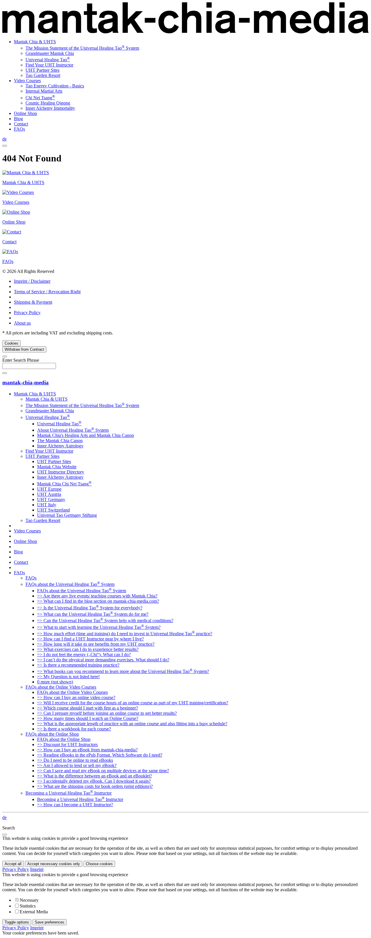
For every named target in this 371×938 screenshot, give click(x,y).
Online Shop (25, 113)
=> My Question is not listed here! (68, 676)
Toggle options (17, 922)
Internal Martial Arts (44, 91)
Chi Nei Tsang (40, 97)
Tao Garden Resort (43, 75)
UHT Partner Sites (42, 70)
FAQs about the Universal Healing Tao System (70, 584)
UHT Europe (49, 489)
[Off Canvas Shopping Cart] (4, 146)
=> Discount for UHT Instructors (67, 744)
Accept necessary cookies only (53, 864)
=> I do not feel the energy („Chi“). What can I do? (84, 654)
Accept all (13, 864)
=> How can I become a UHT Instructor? (75, 804)
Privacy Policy (27, 312)
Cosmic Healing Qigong (48, 102)
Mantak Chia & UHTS (35, 41)
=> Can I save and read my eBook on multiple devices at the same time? (103, 770)
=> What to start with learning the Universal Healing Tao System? (99, 627)
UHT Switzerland (53, 509)
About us (22, 323)
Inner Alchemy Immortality (50, 108)
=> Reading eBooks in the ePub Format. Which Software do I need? (99, 754)
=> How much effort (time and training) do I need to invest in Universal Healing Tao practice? (124, 633)
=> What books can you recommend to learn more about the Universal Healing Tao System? (123, 671)
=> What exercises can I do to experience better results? (88, 649)
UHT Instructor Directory (60, 471)
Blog (18, 118)
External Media (34, 911)
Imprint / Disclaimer (32, 281)
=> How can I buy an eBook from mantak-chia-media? (87, 749)
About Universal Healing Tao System (73, 430)
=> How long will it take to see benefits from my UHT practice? (95, 644)
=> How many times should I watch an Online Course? (87, 718)
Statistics (28, 905)
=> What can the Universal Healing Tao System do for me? (92, 614)
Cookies (11, 343)
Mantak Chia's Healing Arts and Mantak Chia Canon (85, 435)
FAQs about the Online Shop (52, 734)
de (4, 138)
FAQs (19, 129)
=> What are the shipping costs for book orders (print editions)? (95, 786)
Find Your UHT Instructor (49, 64)
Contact (21, 123)
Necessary (29, 900)
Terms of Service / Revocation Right (47, 291)
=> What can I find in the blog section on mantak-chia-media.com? (98, 601)
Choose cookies (99, 864)
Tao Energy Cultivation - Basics (55, 85)
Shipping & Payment (33, 302)
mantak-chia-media (25, 382)
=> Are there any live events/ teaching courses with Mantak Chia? (97, 595)
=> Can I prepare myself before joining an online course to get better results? (107, 713)
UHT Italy (46, 504)
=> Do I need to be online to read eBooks (75, 760)
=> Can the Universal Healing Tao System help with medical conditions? (105, 620)
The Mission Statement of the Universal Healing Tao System (82, 48)
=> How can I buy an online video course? (76, 697)
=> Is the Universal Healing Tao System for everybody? (89, 607)
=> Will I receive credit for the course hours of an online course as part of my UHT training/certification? (132, 702)
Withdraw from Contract (24, 349)
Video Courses (27, 80)
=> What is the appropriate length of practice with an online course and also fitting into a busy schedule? (132, 723)
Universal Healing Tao (48, 59)
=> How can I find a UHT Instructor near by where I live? (90, 638)
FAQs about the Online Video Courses (61, 687)
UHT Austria (49, 494)
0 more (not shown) (55, 681)
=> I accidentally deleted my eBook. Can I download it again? (94, 781)
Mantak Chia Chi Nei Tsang (64, 483)
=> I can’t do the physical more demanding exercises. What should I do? (103, 659)
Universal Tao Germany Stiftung (67, 515)
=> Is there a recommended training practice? (78, 664)
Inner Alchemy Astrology (60, 445)
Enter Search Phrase (20, 360)
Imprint (36, 869)
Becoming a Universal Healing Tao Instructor (69, 793)
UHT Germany (51, 499)
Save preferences (49, 922)
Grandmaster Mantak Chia (50, 53)
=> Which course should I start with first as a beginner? (87, 707)
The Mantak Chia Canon (60, 440)
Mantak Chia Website (57, 466)
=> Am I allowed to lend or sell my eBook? (77, 765)
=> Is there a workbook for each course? (74, 728)
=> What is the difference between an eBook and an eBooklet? (94, 775)
